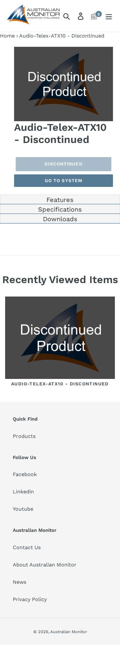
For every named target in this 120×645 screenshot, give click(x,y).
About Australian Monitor (44, 565)
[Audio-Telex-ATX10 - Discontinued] (60, 339)
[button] (107, 52)
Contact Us (27, 547)
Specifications (60, 209)
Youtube (23, 509)
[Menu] (109, 16)
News (19, 582)
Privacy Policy (30, 599)
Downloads (60, 219)
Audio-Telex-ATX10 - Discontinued (60, 383)
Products (24, 436)
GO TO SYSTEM (63, 180)
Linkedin (23, 492)
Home (7, 36)
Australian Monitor (68, 631)
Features (60, 200)
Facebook (25, 474)
